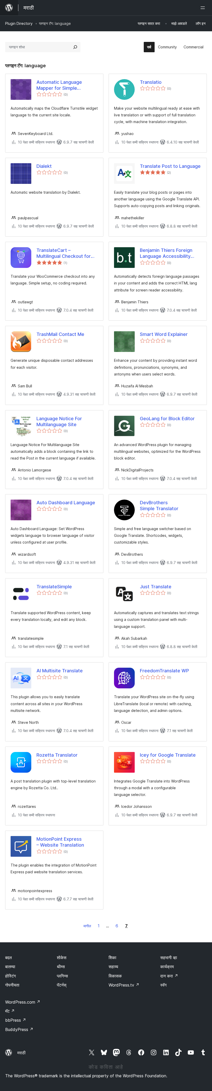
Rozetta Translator (57, 755)
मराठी (21, 1052)
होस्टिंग (10, 976)
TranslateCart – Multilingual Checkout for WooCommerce (63, 253)
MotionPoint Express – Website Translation (60, 842)
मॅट (10, 1011)
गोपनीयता (12, 985)
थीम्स (61, 966)
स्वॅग (163, 985)
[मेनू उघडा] (203, 8)
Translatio (151, 82)
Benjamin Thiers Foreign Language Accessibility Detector (166, 253)
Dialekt (44, 166)
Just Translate (155, 586)
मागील (87, 926)
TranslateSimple (54, 586)
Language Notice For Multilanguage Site (59, 421)
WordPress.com (22, 1002)
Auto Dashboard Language (65, 502)
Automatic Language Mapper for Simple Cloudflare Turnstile (59, 85)
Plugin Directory (19, 23)
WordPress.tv (124, 985)
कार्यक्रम (167, 966)
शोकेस (61, 957)
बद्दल (8, 957)
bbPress (15, 1020)
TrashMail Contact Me (60, 334)
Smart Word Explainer (164, 334)
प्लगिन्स (62, 976)
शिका (112, 957)
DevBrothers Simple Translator (159, 505)
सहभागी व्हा (168, 957)
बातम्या (10, 966)
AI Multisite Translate (59, 670)
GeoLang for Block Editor (167, 418)
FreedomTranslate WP (164, 670)
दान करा (169, 976)
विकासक (115, 976)
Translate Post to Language (170, 166)
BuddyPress (19, 1029)
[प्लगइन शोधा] (75, 47)
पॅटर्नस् (61, 985)
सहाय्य (113, 966)
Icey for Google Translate (168, 755)
